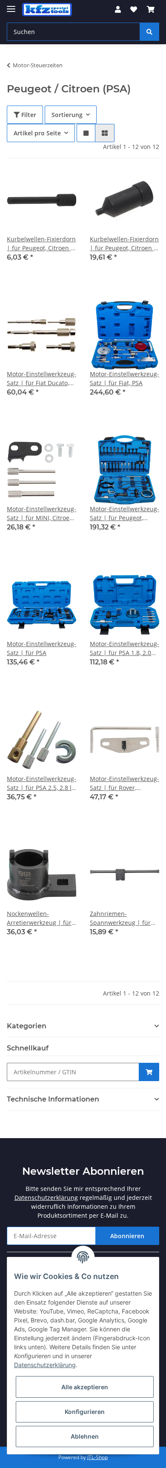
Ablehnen (85, 1436)
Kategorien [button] (26, 1026)
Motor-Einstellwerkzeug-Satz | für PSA (41, 648)
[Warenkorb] (150, 9)
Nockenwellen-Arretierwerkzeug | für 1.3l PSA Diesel (39, 918)
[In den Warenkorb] (149, 1072)
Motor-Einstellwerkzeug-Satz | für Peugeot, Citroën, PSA (124, 513)
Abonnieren (127, 1236)
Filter (28, 115)
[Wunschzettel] (134, 9)
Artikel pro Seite (37, 133)
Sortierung (67, 115)
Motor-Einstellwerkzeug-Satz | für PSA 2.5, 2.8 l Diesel (41, 783)
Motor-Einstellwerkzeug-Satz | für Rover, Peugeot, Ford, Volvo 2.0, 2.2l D (124, 783)
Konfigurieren (85, 1411)
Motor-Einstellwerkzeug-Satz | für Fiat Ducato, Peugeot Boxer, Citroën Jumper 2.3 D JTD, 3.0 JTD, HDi (41, 378)
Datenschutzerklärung (46, 1197)
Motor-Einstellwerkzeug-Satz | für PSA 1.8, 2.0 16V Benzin (124, 648)
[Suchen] (149, 32)
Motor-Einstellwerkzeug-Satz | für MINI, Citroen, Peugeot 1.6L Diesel (41, 513)
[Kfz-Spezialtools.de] (47, 9)
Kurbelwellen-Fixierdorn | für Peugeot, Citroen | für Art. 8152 (41, 243)
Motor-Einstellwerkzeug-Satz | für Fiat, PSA (124, 378)
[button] (118, 9)
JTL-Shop (97, 1457)
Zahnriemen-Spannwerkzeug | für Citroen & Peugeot (120, 918)
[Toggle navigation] (11, 5)
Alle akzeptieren (84, 1387)
